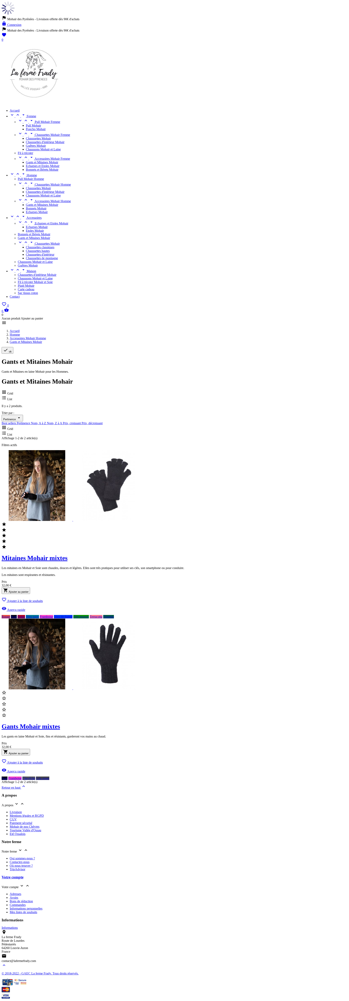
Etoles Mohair (35, 230)
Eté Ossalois (17, 834)
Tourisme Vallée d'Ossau (25, 830)
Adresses (15, 894)
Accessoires (26, 217)
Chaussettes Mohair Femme (44, 134)
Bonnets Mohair (36, 208)
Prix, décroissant (92, 423)
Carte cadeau (26, 289)
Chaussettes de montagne (42, 258)
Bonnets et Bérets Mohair (42, 169)
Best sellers (9, 423)
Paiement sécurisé (21, 823)
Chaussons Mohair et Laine (43, 149)
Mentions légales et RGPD (27, 815)
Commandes (18, 905)
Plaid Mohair (26, 285)
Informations (10, 927)
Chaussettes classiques (40, 247)
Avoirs (14, 897)
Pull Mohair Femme (39, 122)
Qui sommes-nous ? (22, 858)
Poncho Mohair (36, 129)
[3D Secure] (14, 985)
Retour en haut (14, 787)
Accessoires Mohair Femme (44, 158)
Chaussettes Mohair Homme (44, 184)
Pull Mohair (33, 125)
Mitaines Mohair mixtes (34, 558)
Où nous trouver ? (21, 865)
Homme (23, 175)
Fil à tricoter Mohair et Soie (35, 282)
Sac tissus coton (28, 293)
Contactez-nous (19, 862)
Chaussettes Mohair (38, 138)
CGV (13, 819)
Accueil (15, 110)
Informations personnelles (26, 908)
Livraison (16, 812)
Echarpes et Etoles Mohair (42, 166)
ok (7, 350)
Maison (23, 271)
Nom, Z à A (55, 423)
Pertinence (12, 418)
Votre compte (12, 877)
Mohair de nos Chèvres (24, 826)
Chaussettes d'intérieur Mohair (45, 142)
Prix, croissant (72, 423)
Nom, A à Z (39, 423)
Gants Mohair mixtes (31, 726)
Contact (15, 296)
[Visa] (6, 997)
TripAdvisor (17, 869)
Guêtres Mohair (36, 145)
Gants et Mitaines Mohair (42, 162)
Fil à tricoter (25, 153)
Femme (23, 116)
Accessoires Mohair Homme (44, 201)
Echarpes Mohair (37, 212)
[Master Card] (6, 991)
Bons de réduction (21, 901)
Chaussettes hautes (38, 251)
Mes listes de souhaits (23, 912)
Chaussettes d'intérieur (40, 254)
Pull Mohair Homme (31, 179)
